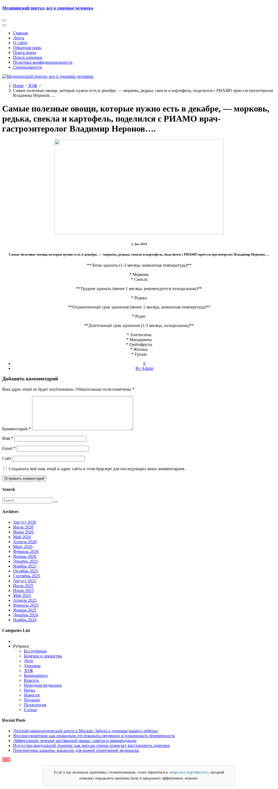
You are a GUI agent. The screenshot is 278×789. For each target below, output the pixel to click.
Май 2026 (22, 537)
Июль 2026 (23, 527)
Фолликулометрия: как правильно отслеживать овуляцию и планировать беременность (94, 735)
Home (18, 85)
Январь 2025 (24, 610)
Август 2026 (24, 522)
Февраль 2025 (26, 605)
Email (8, 448)
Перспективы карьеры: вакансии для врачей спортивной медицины (76, 750)
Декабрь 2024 (25, 615)
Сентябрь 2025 (26, 576)
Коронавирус (36, 675)
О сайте (20, 42)
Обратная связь (27, 47)
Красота (31, 680)
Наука (29, 690)
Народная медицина (42, 685)
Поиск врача (24, 52)
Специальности (27, 67)
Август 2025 (24, 580)
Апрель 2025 (25, 600)
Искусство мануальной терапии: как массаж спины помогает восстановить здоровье (91, 745)
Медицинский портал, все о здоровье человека (47, 8)
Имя (7, 438)
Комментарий (16, 429)
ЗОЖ (32, 85)
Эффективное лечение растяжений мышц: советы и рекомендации (75, 740)
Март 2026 (23, 546)
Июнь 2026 (23, 532)
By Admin (144, 368)
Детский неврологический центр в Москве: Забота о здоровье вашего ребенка (85, 730)
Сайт (6, 458)
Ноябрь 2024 (24, 620)
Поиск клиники (27, 57)
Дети (28, 660)
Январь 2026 (24, 556)
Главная (20, 33)
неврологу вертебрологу (188, 772)
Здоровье (32, 665)
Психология (35, 704)
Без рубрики (35, 651)
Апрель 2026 (25, 541)
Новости (32, 695)
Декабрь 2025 (25, 561)
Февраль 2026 (26, 551)
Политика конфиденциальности (42, 62)
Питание (32, 700)
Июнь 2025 (23, 590)
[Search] (55, 501)
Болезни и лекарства (43, 656)
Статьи (30, 709)
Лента (18, 38)
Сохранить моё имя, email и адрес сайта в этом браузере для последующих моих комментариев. (97, 468)
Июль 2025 (23, 585)
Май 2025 (22, 595)
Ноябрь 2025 (24, 566)
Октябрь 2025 (25, 571)
